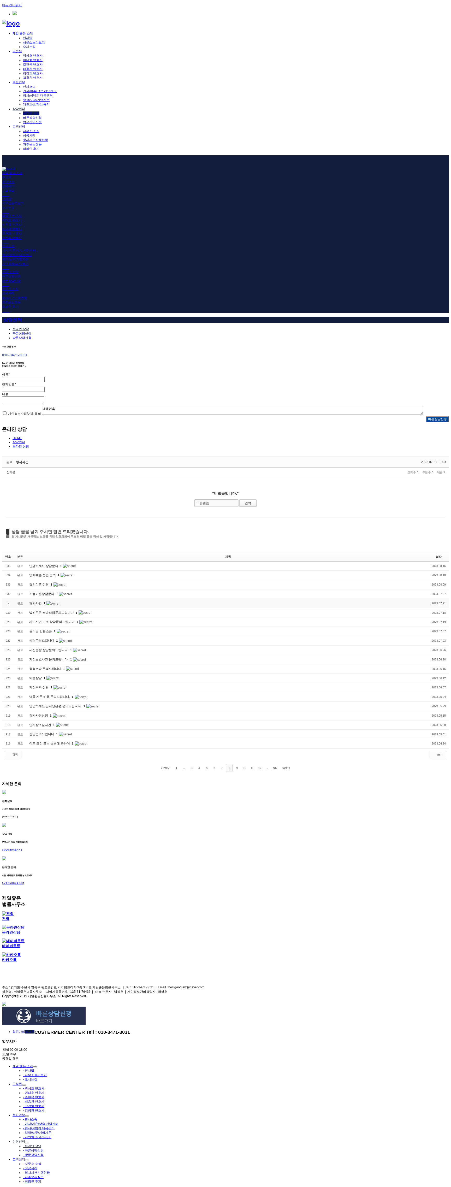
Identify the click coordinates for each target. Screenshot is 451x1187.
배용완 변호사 (33, 69)
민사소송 (29, 86)
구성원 (17, 51)
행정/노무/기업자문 (36, 100)
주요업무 (19, 82)
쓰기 (439, 754)
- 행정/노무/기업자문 (37, 1133)
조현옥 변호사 (33, 64)
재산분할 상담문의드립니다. (49, 650)
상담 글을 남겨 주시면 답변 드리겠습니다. (50, 531)
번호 (8, 556)
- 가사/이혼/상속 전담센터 (40, 1124)
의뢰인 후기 (31, 149)
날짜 (439, 556)
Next (285, 768)
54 (274, 768)
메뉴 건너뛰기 (12, 5)
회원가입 (19, 1032)
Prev (165, 768)
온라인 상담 (31, 113)
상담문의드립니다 (42, 640)
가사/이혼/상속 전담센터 (40, 91)
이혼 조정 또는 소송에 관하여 (50, 743)
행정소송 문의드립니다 (45, 669)
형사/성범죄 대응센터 (38, 95)
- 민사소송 (30, 1119)
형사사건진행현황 (35, 140)
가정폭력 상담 (39, 687)
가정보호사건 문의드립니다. (49, 659)
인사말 (27, 38)
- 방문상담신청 (33, 1155)
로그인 (29, 1032)
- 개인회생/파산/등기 (37, 1137)
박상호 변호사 (33, 55)
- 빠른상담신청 (33, 1150)
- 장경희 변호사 (33, 1106)
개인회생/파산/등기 (36, 104)
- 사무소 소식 (32, 1164)
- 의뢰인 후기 (32, 1181)
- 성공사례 (30, 1168)
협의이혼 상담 (39, 584)
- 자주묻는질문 (33, 1177)
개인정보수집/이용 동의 (24, 414)
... (184, 768)
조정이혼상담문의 (42, 594)
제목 (228, 556)
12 (259, 768)
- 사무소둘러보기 (35, 1075)
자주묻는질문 (32, 144)
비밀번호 (203, 503)
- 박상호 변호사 (33, 1088)
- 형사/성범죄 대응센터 (39, 1128)
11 (252, 768)
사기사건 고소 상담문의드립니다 (52, 622)
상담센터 (19, 109)
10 (244, 768)
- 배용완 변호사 (33, 1101)
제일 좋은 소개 (23, 33)
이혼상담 (36, 678)
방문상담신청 (32, 122)
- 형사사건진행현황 (36, 1172)
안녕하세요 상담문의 (44, 566)
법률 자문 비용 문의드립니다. (50, 697)
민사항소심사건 (40, 725)
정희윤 (11, 472)
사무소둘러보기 (34, 42)
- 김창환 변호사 (33, 1110)
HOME (17, 438)
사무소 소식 (31, 131)
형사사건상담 (39, 715)
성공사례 (29, 135)
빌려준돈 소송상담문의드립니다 (52, 613)
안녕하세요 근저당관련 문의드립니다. (55, 706)
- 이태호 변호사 (33, 1093)
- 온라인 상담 (32, 1146)
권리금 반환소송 (41, 631)
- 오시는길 (30, 1079)
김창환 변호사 (33, 78)
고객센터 (19, 126)
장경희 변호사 (33, 73)
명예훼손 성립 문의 (43, 575)
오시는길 (29, 47)
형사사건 (22, 462)
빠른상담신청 (32, 118)
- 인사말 (28, 1070)
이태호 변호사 (33, 60)
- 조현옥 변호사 (33, 1097)
